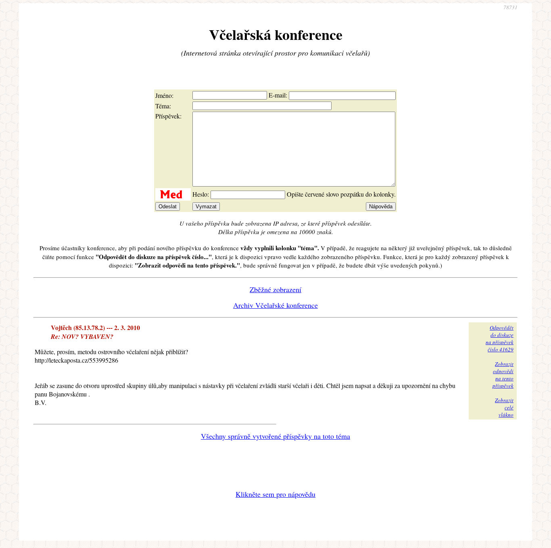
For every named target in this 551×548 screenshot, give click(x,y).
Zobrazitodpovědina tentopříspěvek (503, 374)
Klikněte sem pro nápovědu (275, 494)
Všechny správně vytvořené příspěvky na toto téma (275, 436)
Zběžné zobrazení (275, 289)
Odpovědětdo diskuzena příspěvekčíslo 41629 (499, 338)
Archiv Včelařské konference (275, 305)
